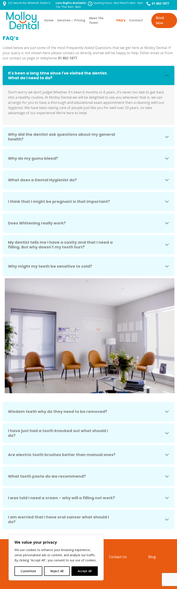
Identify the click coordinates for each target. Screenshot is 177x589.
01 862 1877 (160, 3)
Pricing (79, 20)
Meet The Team (96, 20)
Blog (152, 556)
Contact (136, 20)
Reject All (56, 571)
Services (64, 20)
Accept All (85, 571)
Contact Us (118, 556)
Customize (28, 571)
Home (49, 20)
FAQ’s (120, 20)
